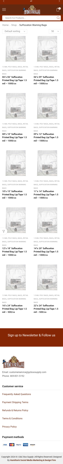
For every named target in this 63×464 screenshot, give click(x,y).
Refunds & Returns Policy (15, 410)
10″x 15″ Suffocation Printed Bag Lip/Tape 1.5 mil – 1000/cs (14, 194)
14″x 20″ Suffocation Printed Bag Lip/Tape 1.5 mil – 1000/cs (46, 251)
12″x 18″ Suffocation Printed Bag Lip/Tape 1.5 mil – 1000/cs (14, 251)
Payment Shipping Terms (15, 402)
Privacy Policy (9, 426)
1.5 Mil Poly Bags (9, 67)
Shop (14, 25)
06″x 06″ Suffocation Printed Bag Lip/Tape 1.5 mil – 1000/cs (14, 80)
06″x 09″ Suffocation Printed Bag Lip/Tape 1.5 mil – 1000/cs (46, 80)
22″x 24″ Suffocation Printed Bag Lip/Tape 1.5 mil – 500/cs (46, 308)
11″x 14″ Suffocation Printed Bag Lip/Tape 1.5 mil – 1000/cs (46, 194)
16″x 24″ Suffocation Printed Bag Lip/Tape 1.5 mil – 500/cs (14, 308)
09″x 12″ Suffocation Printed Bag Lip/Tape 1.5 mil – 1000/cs (46, 137)
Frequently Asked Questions (16, 394)
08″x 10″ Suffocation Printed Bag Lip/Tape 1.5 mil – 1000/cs (14, 137)
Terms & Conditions (12, 418)
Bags (20, 67)
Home (5, 25)
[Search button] (58, 18)
